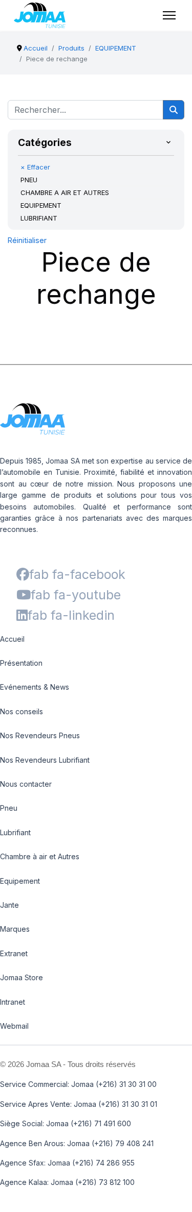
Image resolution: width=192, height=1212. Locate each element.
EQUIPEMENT (40, 205)
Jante (9, 905)
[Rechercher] (173, 109)
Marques (15, 929)
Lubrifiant (15, 832)
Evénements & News (34, 687)
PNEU (28, 180)
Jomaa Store (21, 977)
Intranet (12, 1002)
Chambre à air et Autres (39, 856)
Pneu (8, 808)
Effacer (35, 167)
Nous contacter (26, 784)
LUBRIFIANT (38, 218)
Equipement (20, 881)
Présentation (21, 663)
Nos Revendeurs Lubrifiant (45, 760)
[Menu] (169, 15)
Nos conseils (21, 711)
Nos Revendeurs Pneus (40, 735)
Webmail (14, 1026)
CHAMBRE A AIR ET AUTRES (64, 192)
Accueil (12, 639)
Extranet (14, 953)
